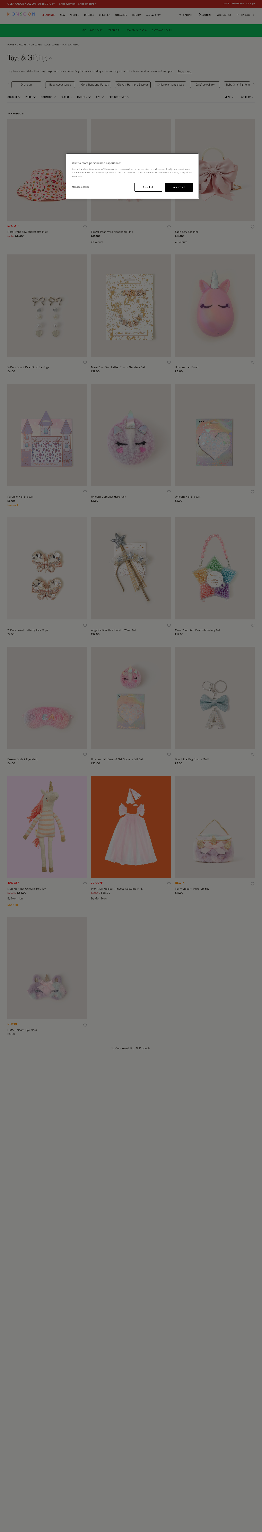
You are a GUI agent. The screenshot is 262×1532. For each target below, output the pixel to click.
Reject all (148, 187)
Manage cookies (80, 187)
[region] (132, 176)
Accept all (179, 187)
